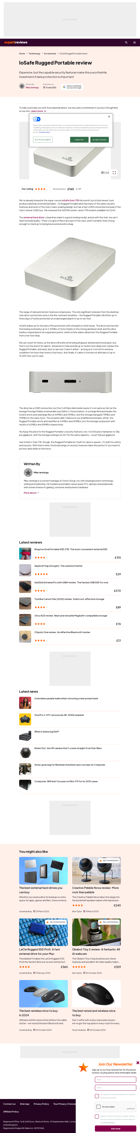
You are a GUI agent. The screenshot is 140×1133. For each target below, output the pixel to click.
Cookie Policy (44, 132)
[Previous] (24, 150)
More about (30, 492)
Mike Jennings (32, 87)
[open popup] (114, 172)
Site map (24, 1103)
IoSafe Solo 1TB (70, 200)
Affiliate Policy (11, 1111)
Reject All (79, 140)
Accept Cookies (100, 140)
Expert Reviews (13, 42)
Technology (34, 53)
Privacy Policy (41, 1103)
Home (22, 53)
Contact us (9, 1103)
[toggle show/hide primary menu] (134, 42)
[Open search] (126, 42)
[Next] (116, 150)
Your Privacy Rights (43, 140)
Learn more (37, 111)
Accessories (50, 53)
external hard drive (34, 217)
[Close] (109, 117)
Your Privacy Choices (64, 1103)
